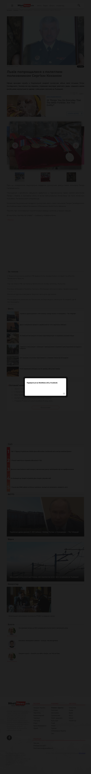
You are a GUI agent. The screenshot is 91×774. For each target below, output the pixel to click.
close (64, 393)
